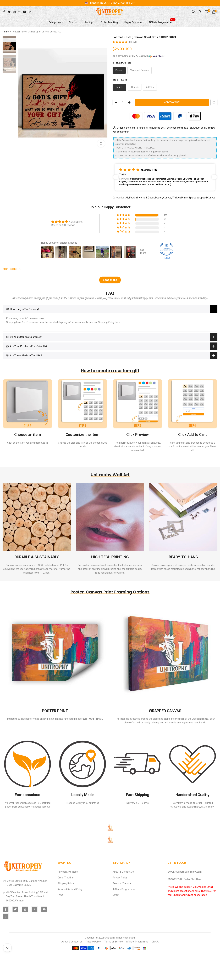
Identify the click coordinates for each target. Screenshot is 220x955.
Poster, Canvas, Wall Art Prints (171, 197)
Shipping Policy (66, 883)
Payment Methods (68, 871)
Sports (73, 22)
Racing (89, 22)
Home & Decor (146, 197)
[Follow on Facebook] (4, 12)
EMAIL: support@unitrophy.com (185, 871)
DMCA (116, 895)
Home (6, 31)
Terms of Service (122, 883)
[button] (120, 42)
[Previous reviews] (115, 177)
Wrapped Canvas (206, 197)
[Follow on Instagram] (14, 12)
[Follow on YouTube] (24, 12)
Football (133, 197)
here (117, 322)
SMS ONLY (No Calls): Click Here (184, 879)
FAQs (60, 895)
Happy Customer (133, 22)
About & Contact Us (123, 871)
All (126, 197)
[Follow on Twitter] (9, 12)
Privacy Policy (120, 877)
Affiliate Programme (161, 22)
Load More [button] (110, 280)
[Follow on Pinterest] (19, 12)
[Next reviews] (214, 177)
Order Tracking (109, 22)
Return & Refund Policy (70, 889)
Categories (54, 22)
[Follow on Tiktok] (30, 12)
